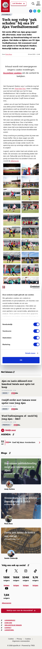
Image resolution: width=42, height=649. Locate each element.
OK (21, 360)
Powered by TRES (28, 646)
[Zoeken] (33, 3)
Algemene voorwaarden (21, 641)
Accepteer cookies (12, 73)
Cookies (28, 639)
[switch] (36, 331)
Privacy (19, 639)
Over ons (8, 623)
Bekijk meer (10, 430)
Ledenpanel (9, 630)
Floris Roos (8, 54)
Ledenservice (10, 620)
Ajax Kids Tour (20, 89)
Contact (8, 627)
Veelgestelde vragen (13, 625)
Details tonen (30, 353)
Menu (38, 5)
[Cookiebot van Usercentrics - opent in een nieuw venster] (30, 287)
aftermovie (15, 161)
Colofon (11, 639)
